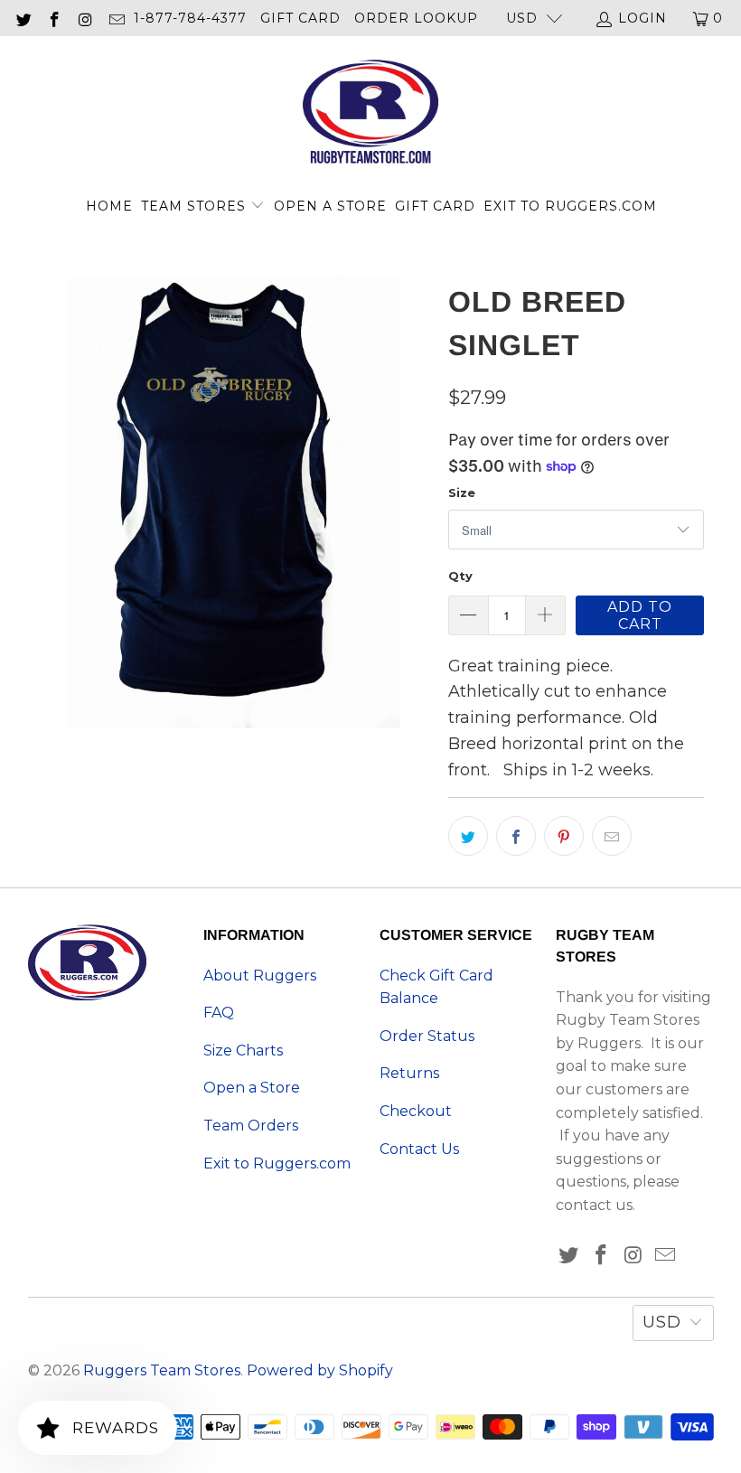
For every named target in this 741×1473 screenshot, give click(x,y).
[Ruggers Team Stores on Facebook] (54, 18)
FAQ (218, 1012)
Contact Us (419, 1149)
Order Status (427, 1036)
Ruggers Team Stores (161, 1370)
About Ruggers (259, 975)
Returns (409, 1073)
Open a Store (330, 206)
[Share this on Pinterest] (564, 836)
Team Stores (195, 206)
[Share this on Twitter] (468, 836)
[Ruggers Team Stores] (370, 114)
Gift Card (300, 18)
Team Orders (250, 1125)
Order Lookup (416, 18)
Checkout (416, 1111)
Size (461, 492)
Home (109, 206)
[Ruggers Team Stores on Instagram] (85, 18)
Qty (460, 575)
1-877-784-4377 (190, 18)
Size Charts (243, 1050)
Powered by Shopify (320, 1370)
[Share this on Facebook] (516, 836)
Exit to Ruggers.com (570, 206)
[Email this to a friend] (612, 836)
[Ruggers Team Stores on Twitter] (23, 18)
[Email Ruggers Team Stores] (117, 18)
